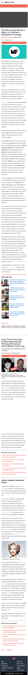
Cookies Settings (20, 670)
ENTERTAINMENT (16, 326)
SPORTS (9, 326)
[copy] (11, 40)
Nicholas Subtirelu (8, 37)
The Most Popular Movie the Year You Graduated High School (13, 644)
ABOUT (2, 661)
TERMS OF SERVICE (21, 665)
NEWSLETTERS (4, 663)
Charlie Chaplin (7, 529)
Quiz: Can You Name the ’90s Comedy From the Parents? (13, 460)
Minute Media (11, 673)
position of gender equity (20, 261)
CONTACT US (19, 661)
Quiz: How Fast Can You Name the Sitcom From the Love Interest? (14, 456)
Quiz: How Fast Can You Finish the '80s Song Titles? (13, 465)
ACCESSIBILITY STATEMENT (7, 668)
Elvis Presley (22, 562)
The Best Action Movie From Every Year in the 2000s (14, 635)
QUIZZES (9, 650)
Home (3, 650)
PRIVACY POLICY (20, 663)
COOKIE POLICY (4, 665)
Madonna (8, 593)
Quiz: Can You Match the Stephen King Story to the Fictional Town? (13, 640)
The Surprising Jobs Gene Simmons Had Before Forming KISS (14, 627)
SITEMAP (19, 668)
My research (4, 102)
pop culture (6, 388)
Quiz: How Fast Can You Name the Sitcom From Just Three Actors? (14, 473)
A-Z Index (3, 670)
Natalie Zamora (7, 353)
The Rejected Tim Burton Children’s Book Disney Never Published (14, 631)
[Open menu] (2, 2)
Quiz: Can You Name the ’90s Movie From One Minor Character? (14, 469)
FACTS (23, 326)
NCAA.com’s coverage (10, 267)
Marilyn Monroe (17, 534)
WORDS (3, 326)
